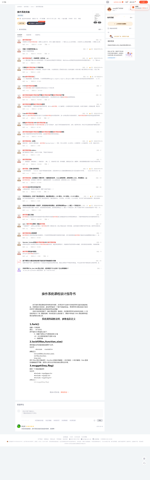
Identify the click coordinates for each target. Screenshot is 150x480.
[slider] (25, 420)
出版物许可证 (135, 441)
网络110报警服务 (86, 441)
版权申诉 (129, 441)
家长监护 (79, 441)
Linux (32, 6)
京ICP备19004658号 (28, 441)
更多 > (131, 17)
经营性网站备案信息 (54, 441)
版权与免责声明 (122, 441)
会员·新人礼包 (118, 2)
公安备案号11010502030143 (15, 441)
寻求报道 (59, 439)
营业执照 (141, 441)
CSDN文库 (77, 437)
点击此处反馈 (111, 57)
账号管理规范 (114, 441)
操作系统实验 (23, 12)
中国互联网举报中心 (96, 441)
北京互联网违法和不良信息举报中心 (68, 441)
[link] (19, 6)
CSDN (71, 437)
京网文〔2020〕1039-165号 (41, 441)
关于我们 (40, 439)
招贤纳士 (46, 439)
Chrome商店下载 (106, 441)
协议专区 (65, 439)
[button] (101, 29)
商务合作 (52, 439)
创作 (143, 2)
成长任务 (132, 2)
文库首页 (19, 6)
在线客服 (96, 439)
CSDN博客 (84, 437)
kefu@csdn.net (87, 439)
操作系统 (26, 6)
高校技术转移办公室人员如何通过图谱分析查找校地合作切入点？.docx (120, 45)
